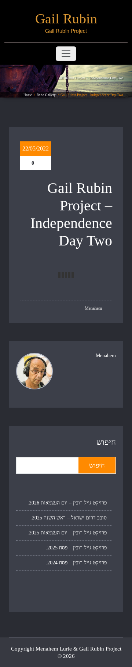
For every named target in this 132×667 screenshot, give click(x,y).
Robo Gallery (46, 95)
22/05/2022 (35, 148)
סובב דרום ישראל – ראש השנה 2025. (68, 518)
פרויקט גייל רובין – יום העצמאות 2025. (67, 532)
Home (27, 95)
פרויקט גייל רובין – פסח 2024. (76, 562)
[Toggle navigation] (66, 53)
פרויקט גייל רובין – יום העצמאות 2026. (67, 503)
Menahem (94, 308)
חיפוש (106, 442)
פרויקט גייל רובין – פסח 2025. (76, 547)
